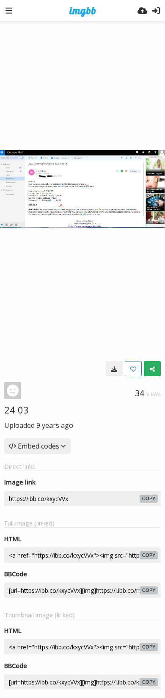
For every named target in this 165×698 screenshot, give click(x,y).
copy (148, 498)
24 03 (16, 409)
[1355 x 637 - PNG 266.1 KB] (114, 368)
